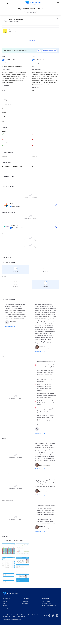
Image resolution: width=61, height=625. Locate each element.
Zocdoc (11, 30)
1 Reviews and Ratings (14, 21)
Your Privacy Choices (31, 615)
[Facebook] (49, 615)
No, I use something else (49, 50)
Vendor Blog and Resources (49, 605)
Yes (39, 50)
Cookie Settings (21, 616)
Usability (4, 277)
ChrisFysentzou (13, 321)
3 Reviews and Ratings (14, 31)
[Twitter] (53, 615)
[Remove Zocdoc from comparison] (57, 29)
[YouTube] (45, 615)
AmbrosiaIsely (42, 346)
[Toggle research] (8, 3)
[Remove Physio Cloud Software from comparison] (57, 18)
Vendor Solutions (46, 601)
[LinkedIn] (57, 615)
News (4, 607)
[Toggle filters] (3, 3)
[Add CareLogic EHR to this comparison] (56, 227)
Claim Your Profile (46, 603)
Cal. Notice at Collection (9, 616)
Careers (5, 605)
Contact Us (5, 609)
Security (13, 615)
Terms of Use (6, 615)
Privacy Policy (20, 615)
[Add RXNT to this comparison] (56, 205)
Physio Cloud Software (16, 19)
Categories (25, 601)
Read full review (9, 326)
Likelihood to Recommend (8, 262)
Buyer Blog (25, 603)
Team (4, 603)
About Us (5, 601)
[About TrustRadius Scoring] (3, 60)
